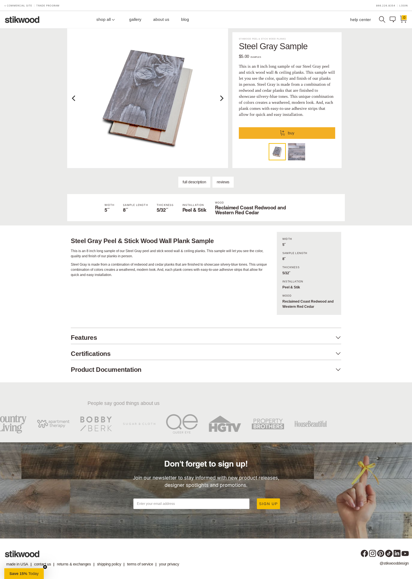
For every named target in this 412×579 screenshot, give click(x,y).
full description (194, 182)
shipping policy (109, 564)
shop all (104, 19)
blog (185, 19)
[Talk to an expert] (394, 19)
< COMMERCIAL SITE (18, 5)
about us (161, 19)
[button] (24, 573)
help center (360, 19)
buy (291, 133)
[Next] (221, 98)
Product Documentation (106, 369)
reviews (223, 182)
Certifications (91, 353)
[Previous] (74, 98)
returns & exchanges (74, 564)
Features (84, 337)
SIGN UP (268, 504)
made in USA (17, 564)
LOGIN (403, 5)
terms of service (140, 564)
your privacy (169, 564)
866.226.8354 (385, 5)
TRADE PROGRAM (47, 5)
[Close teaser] (45, 567)
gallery (135, 19)
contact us (42, 564)
